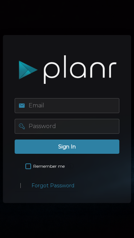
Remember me (49, 166)
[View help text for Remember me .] (71, 166)
